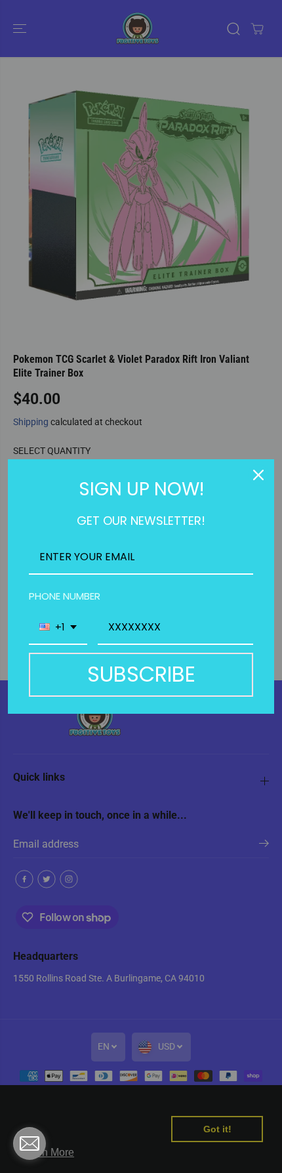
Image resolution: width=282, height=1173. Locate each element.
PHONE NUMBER (64, 596)
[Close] (258, 475)
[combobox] (58, 627)
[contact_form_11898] (29, 1143)
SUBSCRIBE (141, 674)
